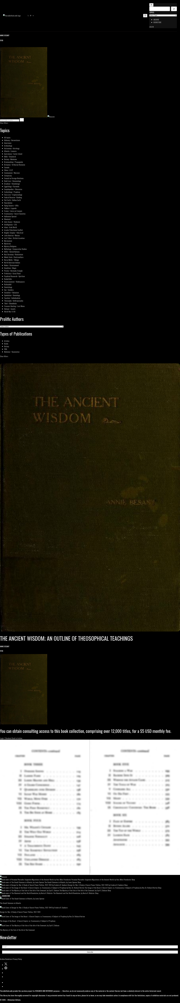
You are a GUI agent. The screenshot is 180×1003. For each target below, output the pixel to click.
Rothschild (7, 284)
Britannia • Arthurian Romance (14, 164)
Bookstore (8, 959)
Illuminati (7, 219)
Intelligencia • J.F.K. (10, 224)
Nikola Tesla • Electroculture (13, 257)
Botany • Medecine (10, 159)
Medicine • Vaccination (11, 351)
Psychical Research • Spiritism (14, 276)
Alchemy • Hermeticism (12, 140)
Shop (133, 879)
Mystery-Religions (10, 246)
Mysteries (7, 243)
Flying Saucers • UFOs (11, 205)
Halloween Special (10, 216)
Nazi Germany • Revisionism (13, 254)
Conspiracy (8, 175)
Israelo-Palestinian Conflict (13, 230)
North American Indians (12, 262)
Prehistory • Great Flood (12, 273)
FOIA (5, 349)
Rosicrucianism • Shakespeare (14, 281)
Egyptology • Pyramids (11, 186)
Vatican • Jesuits (9, 309)
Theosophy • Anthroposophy (13, 300)
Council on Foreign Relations (14, 178)
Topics (151, 12)
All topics (7, 137)
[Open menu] (145, 15)
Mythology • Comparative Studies (15, 249)
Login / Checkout (5, 738)
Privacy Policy (17, 959)
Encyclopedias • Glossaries (13, 189)
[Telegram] (9, 45)
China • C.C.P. (8, 170)
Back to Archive (17, 738)
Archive (2, 959)
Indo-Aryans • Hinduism (12, 222)
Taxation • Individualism (12, 298)
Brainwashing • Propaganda (13, 162)
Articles (6, 341)
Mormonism (8, 241)
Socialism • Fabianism (11, 292)
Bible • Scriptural (10, 156)
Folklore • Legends (10, 208)
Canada (6, 167)
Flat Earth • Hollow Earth (12, 200)
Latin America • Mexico (12, 235)
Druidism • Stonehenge (12, 183)
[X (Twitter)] (3, 45)
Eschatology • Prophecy (12, 192)
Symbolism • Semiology (12, 295)
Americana (7, 143)
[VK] (6, 45)
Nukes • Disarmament (11, 265)
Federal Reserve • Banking (13, 197)
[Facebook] (1, 45)
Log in (151, 26)
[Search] (174, 9)
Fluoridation (8, 203)
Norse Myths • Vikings (11, 260)
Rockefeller (8, 279)
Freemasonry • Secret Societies (15, 213)
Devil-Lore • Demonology (12, 181)
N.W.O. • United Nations (12, 251)
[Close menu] (151, 5)
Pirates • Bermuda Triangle (13, 270)
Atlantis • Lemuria (10, 151)
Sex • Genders (9, 290)
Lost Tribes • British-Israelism (14, 238)
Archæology (8, 145)
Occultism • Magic (10, 268)
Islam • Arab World (10, 227)
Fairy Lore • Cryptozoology (13, 194)
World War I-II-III (9, 311)
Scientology (8, 287)
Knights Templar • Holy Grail (13, 232)
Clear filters (4, 123)
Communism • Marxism (12, 173)
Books (6, 343)
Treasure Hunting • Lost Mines (14, 306)
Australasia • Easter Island (13, 154)
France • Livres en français (13, 211)
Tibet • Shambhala (10, 303)
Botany (6, 346)
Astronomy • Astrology (11, 148)
